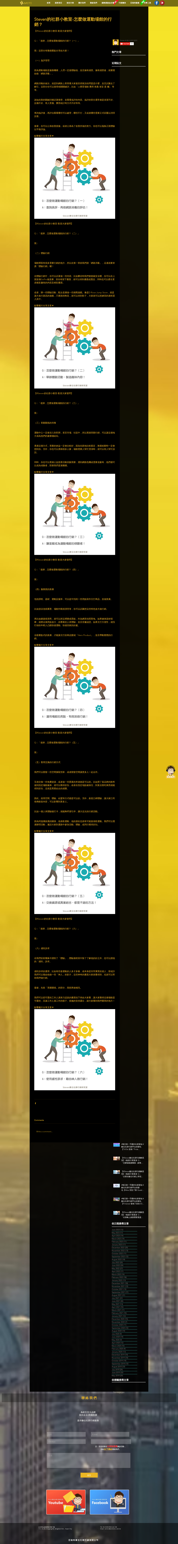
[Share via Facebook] (35, 1103)
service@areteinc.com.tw (113, 1529)
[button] (70, 3)
